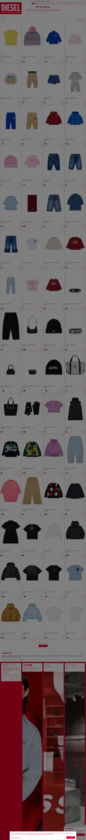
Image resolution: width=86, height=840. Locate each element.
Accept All (71, 837)
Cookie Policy (50, 834)
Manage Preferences (33, 834)
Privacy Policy (44, 834)
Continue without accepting (16, 837)
